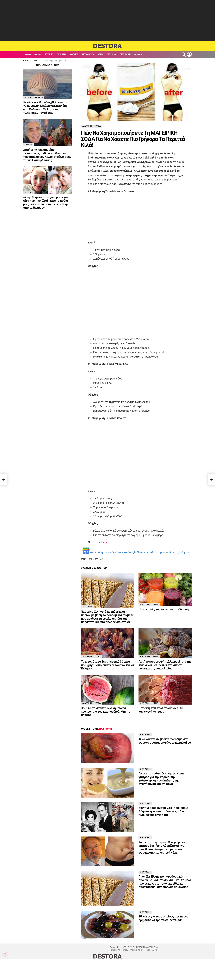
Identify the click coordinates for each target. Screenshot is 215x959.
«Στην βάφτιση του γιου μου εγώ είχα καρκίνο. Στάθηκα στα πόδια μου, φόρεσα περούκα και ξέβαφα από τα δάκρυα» (46, 202)
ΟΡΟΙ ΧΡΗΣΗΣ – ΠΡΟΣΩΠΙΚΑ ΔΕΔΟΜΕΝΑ (140, 947)
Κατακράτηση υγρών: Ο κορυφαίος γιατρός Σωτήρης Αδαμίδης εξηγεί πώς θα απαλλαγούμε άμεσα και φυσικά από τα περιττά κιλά (162, 847)
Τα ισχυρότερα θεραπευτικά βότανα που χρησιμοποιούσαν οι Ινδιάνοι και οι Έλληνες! (107, 664)
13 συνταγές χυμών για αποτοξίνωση (164, 609)
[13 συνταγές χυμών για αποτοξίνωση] (165, 589)
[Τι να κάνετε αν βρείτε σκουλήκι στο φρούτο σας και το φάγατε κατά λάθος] (107, 748)
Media (37, 54)
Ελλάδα (28, 144)
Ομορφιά (111, 54)
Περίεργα (62, 54)
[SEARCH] (183, 54)
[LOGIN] (189, 54)
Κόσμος (74, 54)
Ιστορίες (49, 54)
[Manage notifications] (5, 953)
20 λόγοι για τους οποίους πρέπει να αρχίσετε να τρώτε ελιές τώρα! (163, 918)
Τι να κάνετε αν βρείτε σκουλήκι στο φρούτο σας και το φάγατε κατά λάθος (165, 741)
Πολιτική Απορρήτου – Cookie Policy (126, 950)
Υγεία (100, 54)
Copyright (114, 947)
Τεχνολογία (88, 54)
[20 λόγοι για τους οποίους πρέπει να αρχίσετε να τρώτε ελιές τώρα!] (107, 925)
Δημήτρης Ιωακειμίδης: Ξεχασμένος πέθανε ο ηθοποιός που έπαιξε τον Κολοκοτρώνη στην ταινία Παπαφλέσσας (47, 155)
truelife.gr (101, 542)
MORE (137, 54)
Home (28, 54)
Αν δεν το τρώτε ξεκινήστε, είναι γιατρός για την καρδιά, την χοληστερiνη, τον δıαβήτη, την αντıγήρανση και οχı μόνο (161, 778)
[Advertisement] (107, 20)
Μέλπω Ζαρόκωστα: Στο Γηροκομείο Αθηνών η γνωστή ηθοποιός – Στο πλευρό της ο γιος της (163, 811)
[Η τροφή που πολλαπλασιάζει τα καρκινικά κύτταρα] (165, 690)
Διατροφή (125, 54)
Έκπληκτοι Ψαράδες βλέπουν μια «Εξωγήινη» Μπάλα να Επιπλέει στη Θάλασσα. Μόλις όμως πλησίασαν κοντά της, (45, 107)
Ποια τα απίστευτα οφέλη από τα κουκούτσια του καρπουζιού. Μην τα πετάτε (105, 711)
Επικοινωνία (152, 950)
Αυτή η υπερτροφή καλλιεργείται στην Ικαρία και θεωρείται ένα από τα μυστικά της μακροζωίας (165, 664)
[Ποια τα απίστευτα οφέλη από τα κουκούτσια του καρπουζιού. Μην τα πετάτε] (107, 690)
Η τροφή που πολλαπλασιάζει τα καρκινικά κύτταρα (161, 710)
